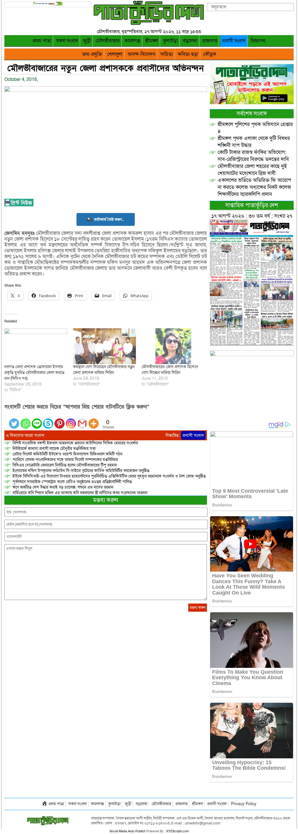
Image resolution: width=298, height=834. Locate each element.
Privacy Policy (243, 804)
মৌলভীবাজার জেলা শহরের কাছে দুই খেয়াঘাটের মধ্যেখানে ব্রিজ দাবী (252, 170)
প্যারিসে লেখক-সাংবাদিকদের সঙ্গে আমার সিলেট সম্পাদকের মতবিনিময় (65, 459)
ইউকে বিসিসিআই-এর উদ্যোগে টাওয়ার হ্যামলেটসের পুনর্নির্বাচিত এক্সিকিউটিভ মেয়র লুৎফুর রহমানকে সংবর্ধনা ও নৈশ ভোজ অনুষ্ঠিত (109, 476)
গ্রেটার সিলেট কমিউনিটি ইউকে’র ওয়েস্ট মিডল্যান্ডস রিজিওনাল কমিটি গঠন (67, 454)
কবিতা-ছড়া (188, 54)
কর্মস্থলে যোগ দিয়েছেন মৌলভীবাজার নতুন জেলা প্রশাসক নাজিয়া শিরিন (103, 369)
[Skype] (48, 420)
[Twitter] (14, 420)
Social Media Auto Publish (127, 831)
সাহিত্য (166, 54)
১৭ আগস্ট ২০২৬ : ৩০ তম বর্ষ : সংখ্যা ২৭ (251, 216)
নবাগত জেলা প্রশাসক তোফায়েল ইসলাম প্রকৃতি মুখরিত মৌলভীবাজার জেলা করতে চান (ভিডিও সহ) (34, 372)
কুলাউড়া (170, 41)
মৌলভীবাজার (108, 41)
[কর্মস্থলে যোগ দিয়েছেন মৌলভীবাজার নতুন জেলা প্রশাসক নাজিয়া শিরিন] (104, 346)
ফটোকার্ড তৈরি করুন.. (109, 219)
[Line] (37, 420)
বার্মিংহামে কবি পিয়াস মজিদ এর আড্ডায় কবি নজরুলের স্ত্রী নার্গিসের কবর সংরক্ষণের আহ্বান (80, 493)
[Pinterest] (59, 420)
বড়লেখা (190, 41)
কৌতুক (209, 54)
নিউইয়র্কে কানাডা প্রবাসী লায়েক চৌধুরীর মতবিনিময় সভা (54, 448)
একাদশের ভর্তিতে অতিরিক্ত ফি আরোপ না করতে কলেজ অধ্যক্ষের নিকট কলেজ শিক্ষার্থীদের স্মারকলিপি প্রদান (254, 187)
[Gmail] (82, 420)
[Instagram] (71, 420)
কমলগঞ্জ (132, 41)
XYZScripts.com (177, 831)
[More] (93, 420)
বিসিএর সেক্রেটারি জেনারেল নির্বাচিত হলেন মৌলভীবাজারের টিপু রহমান (65, 465)
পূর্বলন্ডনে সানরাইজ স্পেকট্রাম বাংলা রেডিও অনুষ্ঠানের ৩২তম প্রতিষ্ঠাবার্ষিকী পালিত (72, 482)
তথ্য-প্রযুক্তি (92, 54)
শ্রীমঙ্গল (151, 41)
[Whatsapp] (25, 420)
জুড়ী (87, 41)
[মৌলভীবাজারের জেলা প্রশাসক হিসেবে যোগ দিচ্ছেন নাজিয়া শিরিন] (173, 346)
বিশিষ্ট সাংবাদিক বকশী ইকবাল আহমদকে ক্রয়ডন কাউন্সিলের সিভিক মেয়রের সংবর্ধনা (75, 443)
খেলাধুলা (115, 54)
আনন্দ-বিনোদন (141, 54)
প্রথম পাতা (42, 41)
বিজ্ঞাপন (258, 41)
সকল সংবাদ (67, 41)
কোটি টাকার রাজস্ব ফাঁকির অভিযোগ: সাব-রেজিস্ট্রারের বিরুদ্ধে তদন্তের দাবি (253, 156)
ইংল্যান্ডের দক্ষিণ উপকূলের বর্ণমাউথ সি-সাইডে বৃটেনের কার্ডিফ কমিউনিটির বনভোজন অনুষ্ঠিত (81, 470)
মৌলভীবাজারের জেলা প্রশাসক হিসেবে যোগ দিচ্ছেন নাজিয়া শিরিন (170, 369)
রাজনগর (209, 41)
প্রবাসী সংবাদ (234, 41)
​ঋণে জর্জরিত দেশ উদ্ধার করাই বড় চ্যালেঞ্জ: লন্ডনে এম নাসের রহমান (63, 487)
